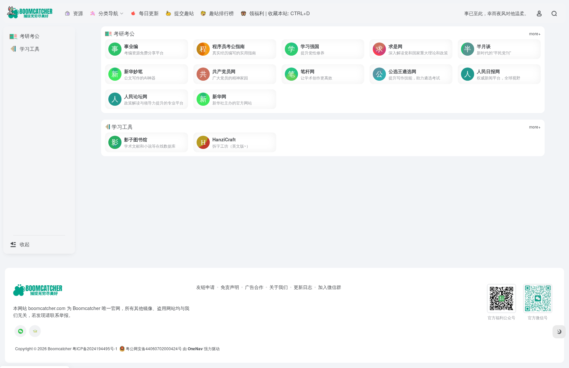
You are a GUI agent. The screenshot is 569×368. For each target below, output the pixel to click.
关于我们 (278, 287)
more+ (535, 33)
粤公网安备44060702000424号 (153, 348)
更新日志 (303, 287)
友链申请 (205, 287)
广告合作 (254, 287)
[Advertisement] (298, 207)
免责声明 (230, 287)
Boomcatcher (59, 348)
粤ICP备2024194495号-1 (95, 348)
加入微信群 (329, 287)
